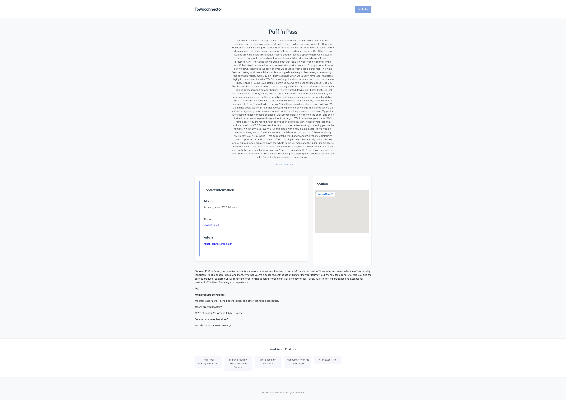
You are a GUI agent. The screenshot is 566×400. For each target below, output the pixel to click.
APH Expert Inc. (328, 359)
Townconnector (208, 9)
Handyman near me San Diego (298, 361)
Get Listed (363, 9)
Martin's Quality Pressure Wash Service (238, 363)
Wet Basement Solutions (268, 361)
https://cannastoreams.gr (218, 243)
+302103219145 (211, 225)
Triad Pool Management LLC (208, 361)
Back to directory (283, 164)
